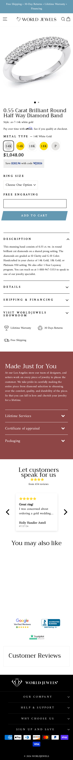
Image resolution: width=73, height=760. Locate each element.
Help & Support (38, 707)
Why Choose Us (38, 718)
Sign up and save (35, 729)
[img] (38, 479)
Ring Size (13, 176)
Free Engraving (21, 194)
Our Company (37, 696)
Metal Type (27, 136)
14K (8, 146)
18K (32, 146)
